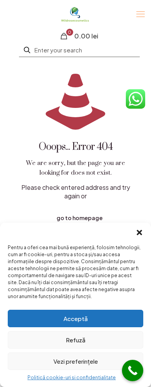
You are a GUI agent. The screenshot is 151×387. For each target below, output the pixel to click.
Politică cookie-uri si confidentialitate (71, 377)
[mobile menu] (140, 13)
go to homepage (80, 217)
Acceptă (75, 318)
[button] (139, 232)
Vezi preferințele (75, 361)
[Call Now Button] (132, 370)
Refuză (76, 340)
